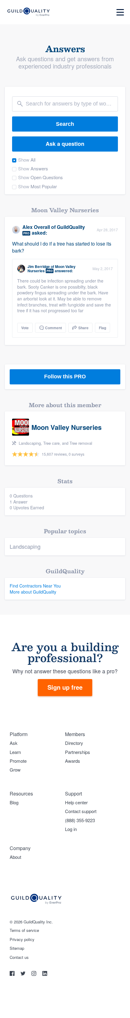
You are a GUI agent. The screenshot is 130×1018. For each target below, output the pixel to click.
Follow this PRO (65, 376)
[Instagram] (34, 974)
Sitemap (17, 948)
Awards (72, 761)
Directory (74, 743)
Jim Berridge (39, 266)
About (15, 857)
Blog (14, 802)
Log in (71, 829)
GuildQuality (71, 226)
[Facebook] (13, 974)
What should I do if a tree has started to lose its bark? (61, 247)
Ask (14, 743)
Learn (15, 752)
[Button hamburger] (120, 12)
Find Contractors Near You (35, 586)
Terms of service (24, 930)
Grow (15, 769)
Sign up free (65, 687)
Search (65, 124)
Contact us (19, 957)
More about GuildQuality (33, 592)
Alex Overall (36, 226)
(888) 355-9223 (80, 820)
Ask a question (65, 144)
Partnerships (77, 752)
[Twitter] (24, 974)
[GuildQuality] (28, 12)
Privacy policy (22, 939)
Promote (18, 761)
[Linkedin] (44, 974)
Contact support (80, 811)
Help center (76, 802)
